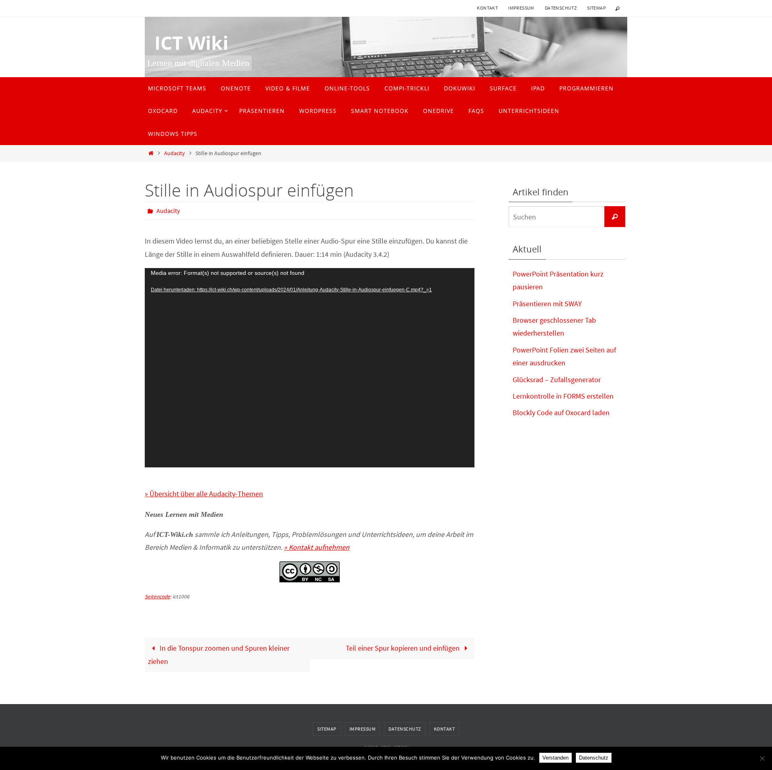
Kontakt (487, 8)
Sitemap (596, 8)
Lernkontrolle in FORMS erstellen (563, 396)
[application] (309, 367)
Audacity (174, 153)
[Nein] (762, 758)
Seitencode (157, 596)
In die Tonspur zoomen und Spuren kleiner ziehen (219, 654)
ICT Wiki (186, 43)
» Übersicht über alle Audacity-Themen (204, 493)
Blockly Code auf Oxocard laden (561, 412)
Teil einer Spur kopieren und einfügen (403, 648)
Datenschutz (561, 8)
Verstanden (555, 758)
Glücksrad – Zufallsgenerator (557, 379)
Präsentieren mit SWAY (547, 303)
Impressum (521, 8)
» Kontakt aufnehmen (316, 547)
